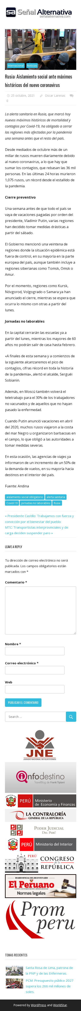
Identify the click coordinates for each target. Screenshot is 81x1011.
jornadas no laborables (35, 503)
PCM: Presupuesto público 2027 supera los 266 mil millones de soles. (49, 986)
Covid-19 (11, 503)
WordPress (38, 1005)
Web (8, 682)
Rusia (57, 503)
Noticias (32, 65)
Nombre (13, 644)
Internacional (16, 65)
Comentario (16, 582)
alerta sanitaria (56, 497)
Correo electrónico (21, 663)
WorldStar (60, 1005)
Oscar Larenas (55, 95)
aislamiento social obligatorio (24, 497)
